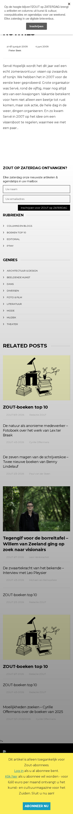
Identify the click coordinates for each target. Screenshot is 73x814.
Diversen (13, 290)
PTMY (10, 245)
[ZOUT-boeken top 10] (36, 377)
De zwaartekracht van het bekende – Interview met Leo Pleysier (33, 570)
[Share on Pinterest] (47, 146)
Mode (11, 310)
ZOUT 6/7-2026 (15, 557)
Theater (12, 324)
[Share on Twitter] (25, 146)
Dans (10, 283)
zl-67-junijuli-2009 (17, 46)
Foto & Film (14, 297)
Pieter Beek (15, 50)
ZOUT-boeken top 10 (25, 407)
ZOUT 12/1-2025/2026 (18, 718)
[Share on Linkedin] (57, 146)
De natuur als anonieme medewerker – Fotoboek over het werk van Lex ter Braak (35, 430)
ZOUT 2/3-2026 (15, 473)
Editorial (13, 239)
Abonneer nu (36, 806)
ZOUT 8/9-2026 (15, 414)
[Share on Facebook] (14, 146)
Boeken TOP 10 (16, 232)
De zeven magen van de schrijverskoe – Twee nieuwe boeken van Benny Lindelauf (35, 462)
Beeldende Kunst (18, 277)
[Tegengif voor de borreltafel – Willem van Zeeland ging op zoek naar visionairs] (36, 508)
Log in (19, 771)
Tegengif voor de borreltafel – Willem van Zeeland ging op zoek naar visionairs (35, 543)
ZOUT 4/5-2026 (15, 442)
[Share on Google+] (36, 146)
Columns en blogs (19, 225)
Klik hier (11, 776)
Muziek (11, 317)
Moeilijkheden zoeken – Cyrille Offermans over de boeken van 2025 (33, 709)
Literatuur (14, 303)
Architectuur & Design (22, 270)
